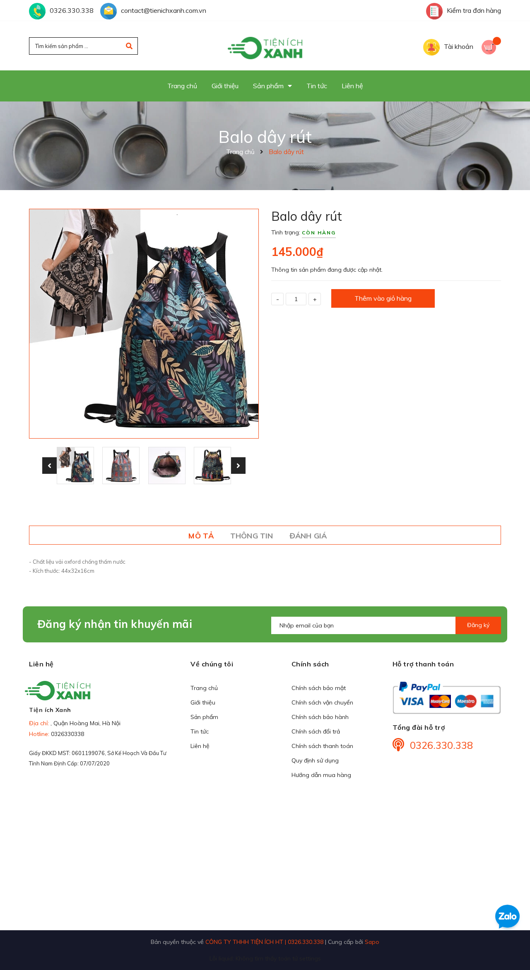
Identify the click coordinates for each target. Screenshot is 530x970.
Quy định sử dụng (315, 760)
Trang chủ (204, 688)
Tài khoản (458, 46)
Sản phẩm (204, 717)
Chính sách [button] (310, 664)
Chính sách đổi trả (316, 731)
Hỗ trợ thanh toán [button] (423, 664)
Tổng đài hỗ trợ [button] (419, 727)
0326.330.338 (72, 10)
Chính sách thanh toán (322, 746)
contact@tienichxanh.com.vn (163, 10)
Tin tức (199, 731)
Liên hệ (200, 746)
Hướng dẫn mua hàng (321, 775)
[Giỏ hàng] (491, 46)
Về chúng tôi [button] (211, 664)
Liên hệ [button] (41, 664)
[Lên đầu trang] (512, 946)
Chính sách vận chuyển (322, 702)
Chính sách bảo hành (320, 717)
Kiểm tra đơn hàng (474, 10)
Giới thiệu (202, 702)
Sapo (372, 941)
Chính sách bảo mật (319, 688)
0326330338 (67, 734)
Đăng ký (478, 625)
